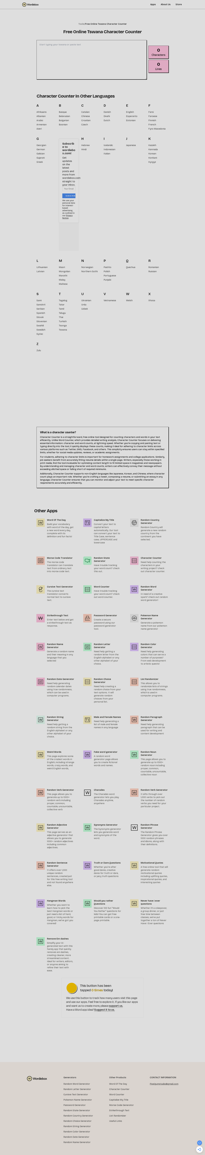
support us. (116, 1005)
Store (179, 4)
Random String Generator (77, 1126)
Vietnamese (110, 300)
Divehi (107, 116)
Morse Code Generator (121, 1105)
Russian (152, 271)
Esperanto (131, 116)
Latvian (40, 271)
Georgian (41, 145)
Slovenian (42, 321)
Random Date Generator (76, 1137)
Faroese (152, 116)
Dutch (107, 120)
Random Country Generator (78, 1115)
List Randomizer (117, 1115)
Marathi (63, 275)
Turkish (63, 321)
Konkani (152, 157)
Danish (107, 112)
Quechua (130, 267)
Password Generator (74, 1105)
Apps (153, 4)
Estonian (131, 120)
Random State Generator (76, 1110)
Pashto (107, 267)
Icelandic (108, 145)
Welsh (129, 300)
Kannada (153, 149)
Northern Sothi (89, 271)
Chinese (85, 116)
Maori (62, 267)
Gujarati (41, 157)
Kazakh (152, 145)
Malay (62, 279)
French (152, 124)
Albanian (41, 116)
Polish (107, 271)
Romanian (153, 267)
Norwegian (87, 267)
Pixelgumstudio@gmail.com (164, 1084)
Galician (41, 153)
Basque (63, 112)
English (130, 112)
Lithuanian (42, 267)
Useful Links (115, 1121)
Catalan (85, 112)
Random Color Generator (76, 1131)
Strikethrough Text (119, 1110)
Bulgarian (64, 120)
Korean (152, 153)
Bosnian (63, 124)
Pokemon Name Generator (77, 1099)
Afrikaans (42, 112)
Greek (40, 162)
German (41, 149)
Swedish (41, 329)
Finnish (152, 120)
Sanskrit (41, 304)
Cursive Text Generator (75, 1094)
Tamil (61, 308)
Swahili (40, 325)
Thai (61, 317)
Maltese (63, 284)
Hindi (83, 149)
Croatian (86, 120)
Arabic (40, 120)
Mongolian (64, 271)
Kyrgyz (152, 162)
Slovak (40, 317)
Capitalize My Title (118, 1099)
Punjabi (107, 279)
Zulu (39, 350)
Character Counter (119, 1089)
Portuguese (110, 275)
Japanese (131, 145)
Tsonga (63, 325)
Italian (107, 153)
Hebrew (85, 145)
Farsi (151, 112)
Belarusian (64, 116)
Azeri (39, 128)
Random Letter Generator (77, 1089)
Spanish (41, 313)
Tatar (61, 304)
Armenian (42, 124)
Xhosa (151, 300)
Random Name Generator (77, 1142)
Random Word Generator (76, 1084)
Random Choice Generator (77, 1121)
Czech (84, 124)
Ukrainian (86, 300)
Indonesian (109, 149)
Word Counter (116, 1094)
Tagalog (63, 300)
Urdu (83, 304)
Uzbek (84, 308)
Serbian (41, 308)
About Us (166, 4)
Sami (39, 300)
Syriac (40, 334)
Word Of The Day (118, 1084)
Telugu (62, 313)
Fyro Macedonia (157, 128)
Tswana (63, 329)
